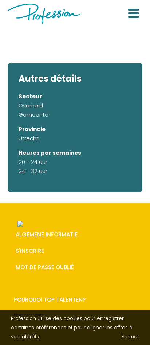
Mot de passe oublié (45, 267)
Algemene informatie (47, 235)
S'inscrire (30, 251)
